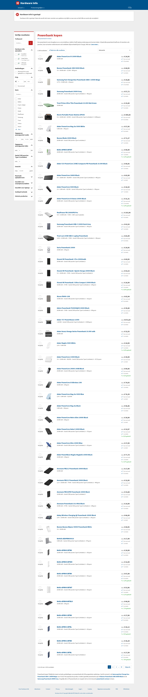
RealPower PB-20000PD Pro (67, 212)
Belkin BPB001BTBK (64, 550)
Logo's (80, 689)
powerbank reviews (103, 679)
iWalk (19, 111)
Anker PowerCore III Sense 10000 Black (71, 199)
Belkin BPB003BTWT (64, 587)
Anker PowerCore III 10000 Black (69, 56)
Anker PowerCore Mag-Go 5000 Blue (70, 394)
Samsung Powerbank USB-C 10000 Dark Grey (74, 224)
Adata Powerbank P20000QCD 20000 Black (73, 308)
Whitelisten (126, 689)
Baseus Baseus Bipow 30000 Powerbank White (74, 527)
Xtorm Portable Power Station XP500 (71, 115)
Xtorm (19, 126)
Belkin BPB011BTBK (64, 615)
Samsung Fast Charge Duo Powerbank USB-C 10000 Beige (78, 80)
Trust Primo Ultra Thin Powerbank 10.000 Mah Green (77, 103)
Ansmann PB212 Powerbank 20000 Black (72, 480)
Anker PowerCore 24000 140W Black (70, 368)
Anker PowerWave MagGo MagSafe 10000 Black (74, 455)
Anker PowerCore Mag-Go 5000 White (71, 126)
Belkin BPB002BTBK (64, 573)
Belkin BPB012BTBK (64, 641)
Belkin (19, 102)
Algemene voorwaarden (104, 689)
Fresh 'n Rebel (21, 105)
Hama (19, 108)
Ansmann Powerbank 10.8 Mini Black (71, 503)
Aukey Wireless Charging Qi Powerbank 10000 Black (76, 515)
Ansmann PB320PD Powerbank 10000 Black (73, 492)
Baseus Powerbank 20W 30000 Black (70, 68)
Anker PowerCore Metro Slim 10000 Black (72, 417)
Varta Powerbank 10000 (66, 247)
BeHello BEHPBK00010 (65, 538)
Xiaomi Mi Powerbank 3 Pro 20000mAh (71, 259)
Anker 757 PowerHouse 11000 (68, 320)
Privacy (58, 689)
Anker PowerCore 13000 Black (68, 357)
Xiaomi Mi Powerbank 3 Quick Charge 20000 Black (76, 271)
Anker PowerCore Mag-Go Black (69, 406)
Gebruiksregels (69, 689)
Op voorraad (21, 86)
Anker (19, 99)
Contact (48, 689)
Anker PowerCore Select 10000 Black (70, 429)
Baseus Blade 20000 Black (66, 138)
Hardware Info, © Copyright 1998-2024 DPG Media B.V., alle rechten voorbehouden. (74, 693)
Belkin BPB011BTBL (64, 627)
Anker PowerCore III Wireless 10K (69, 382)
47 (121, 667)
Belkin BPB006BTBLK (65, 601)
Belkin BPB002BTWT (64, 150)
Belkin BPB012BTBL (64, 652)
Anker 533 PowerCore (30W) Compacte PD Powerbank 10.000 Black (82, 164)
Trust (19, 120)
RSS (117, 689)
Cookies (90, 689)
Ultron (19, 123)
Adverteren (37, 689)
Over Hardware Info (24, 689)
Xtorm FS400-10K (63, 296)
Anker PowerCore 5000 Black (68, 187)
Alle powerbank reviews (44, 38)
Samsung (20, 117)
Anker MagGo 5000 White (66, 343)
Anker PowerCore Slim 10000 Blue (69, 443)
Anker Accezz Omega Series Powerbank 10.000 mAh (76, 331)
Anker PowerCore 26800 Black (68, 175)
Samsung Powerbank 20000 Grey (69, 91)
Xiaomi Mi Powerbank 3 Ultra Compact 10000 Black (76, 282)
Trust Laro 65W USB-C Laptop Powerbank (72, 236)
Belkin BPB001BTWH (64, 562)
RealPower (21, 114)
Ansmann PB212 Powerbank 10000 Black (72, 468)
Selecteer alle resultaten (58, 50)
